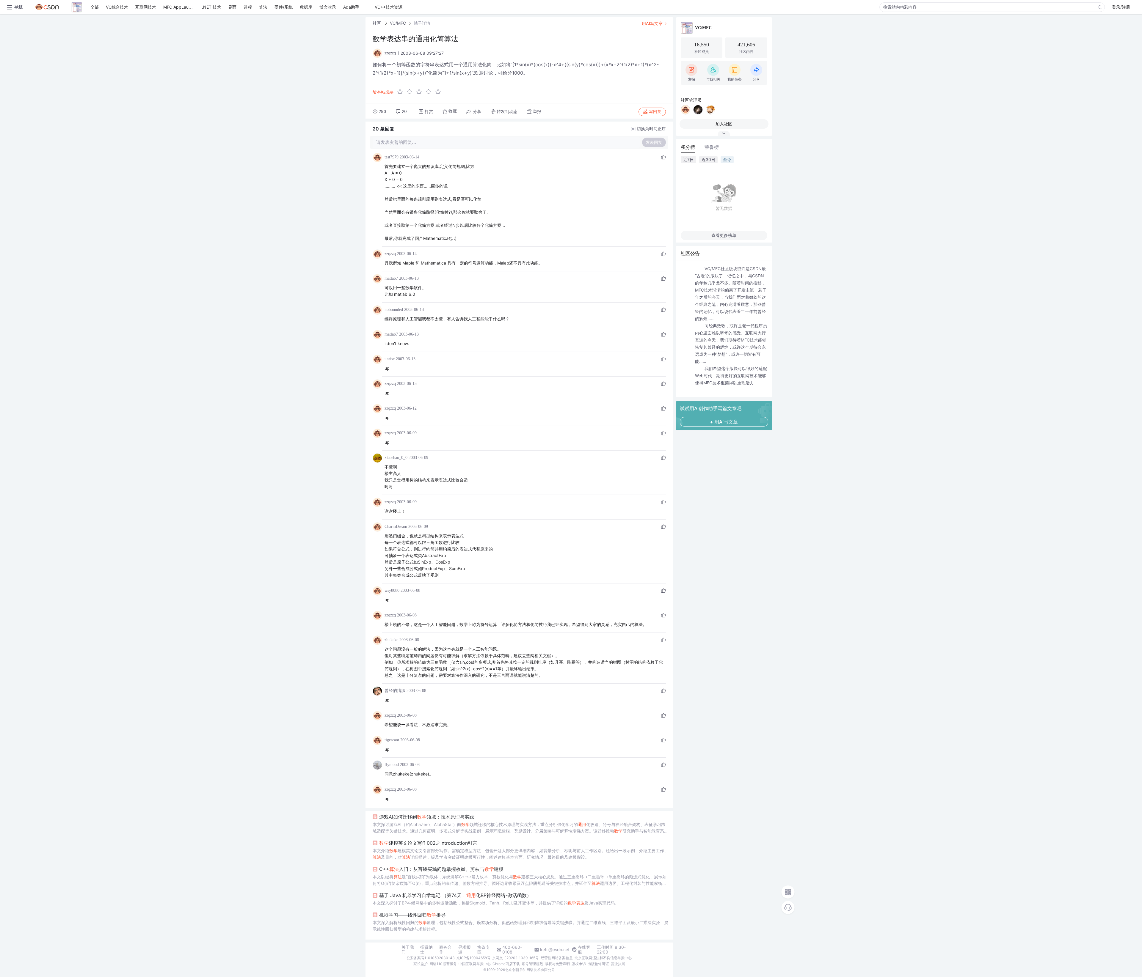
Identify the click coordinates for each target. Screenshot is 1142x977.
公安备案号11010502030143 (431, 958)
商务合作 (445, 949)
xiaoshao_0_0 (396, 457)
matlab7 (391, 278)
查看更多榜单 (723, 235)
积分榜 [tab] (688, 147)
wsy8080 (392, 590)
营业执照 (618, 964)
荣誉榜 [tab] (712, 147)
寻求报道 (464, 949)
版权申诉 (579, 964)
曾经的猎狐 (395, 690)
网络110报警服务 (443, 964)
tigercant (392, 740)
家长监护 (420, 964)
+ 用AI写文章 (724, 422)
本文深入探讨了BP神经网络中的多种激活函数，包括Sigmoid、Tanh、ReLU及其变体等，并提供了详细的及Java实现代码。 (496, 902)
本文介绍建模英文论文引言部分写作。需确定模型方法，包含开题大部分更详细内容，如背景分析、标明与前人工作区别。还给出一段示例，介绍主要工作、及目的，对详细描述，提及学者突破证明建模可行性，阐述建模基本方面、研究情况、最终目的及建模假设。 (520, 854)
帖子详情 (422, 23)
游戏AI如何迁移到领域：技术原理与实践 (426, 817)
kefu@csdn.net (555, 949)
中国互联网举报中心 (475, 964)
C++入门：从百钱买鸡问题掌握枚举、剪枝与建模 (441, 869)
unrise (390, 359)
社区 (377, 23)
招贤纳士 (426, 949)
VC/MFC (398, 23)
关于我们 (407, 949)
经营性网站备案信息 (557, 958)
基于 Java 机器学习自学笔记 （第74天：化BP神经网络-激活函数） (455, 895)
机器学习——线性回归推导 (412, 915)
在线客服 (584, 949)
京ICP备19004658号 (473, 958)
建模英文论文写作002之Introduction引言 (428, 843)
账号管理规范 (532, 964)
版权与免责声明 (557, 964)
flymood (392, 764)
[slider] (421, 92)
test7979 (392, 157)
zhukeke (391, 640)
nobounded (394, 309)
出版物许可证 (598, 964)
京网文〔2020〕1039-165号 (515, 958)
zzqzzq (390, 253)
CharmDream (396, 526)
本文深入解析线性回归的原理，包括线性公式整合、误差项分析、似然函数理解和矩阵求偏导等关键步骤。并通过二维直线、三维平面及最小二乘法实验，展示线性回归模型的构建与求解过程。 (520, 926)
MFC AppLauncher (181, 7)
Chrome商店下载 (506, 964)
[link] (377, 23)
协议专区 (483, 949)
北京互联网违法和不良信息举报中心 (603, 958)
